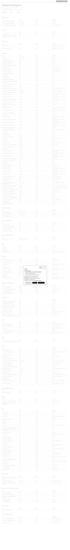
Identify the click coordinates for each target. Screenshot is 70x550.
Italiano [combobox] (41, 267)
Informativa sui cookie (38, 280)
